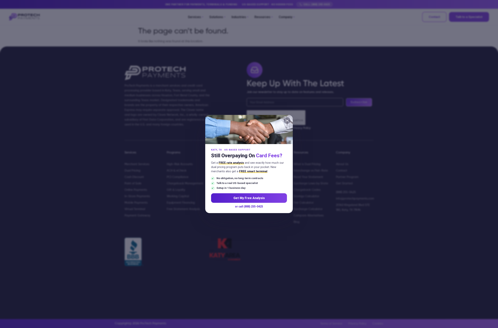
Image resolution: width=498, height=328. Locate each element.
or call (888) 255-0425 (249, 206)
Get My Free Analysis (249, 198)
